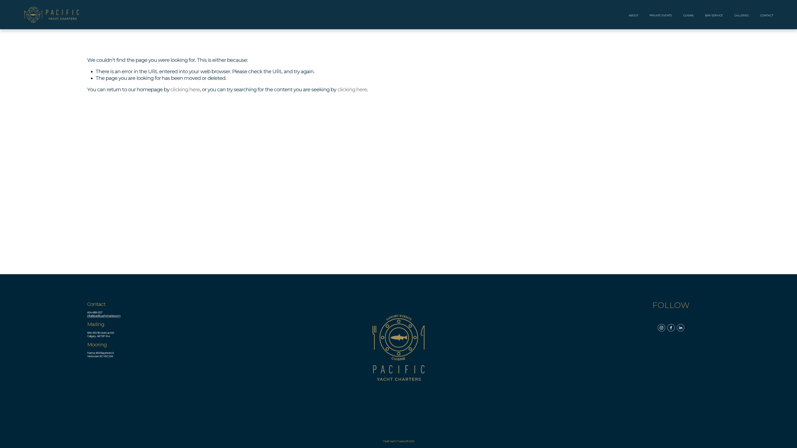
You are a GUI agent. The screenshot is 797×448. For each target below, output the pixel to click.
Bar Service (714, 15)
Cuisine (688, 15)
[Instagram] (661, 327)
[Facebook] (671, 327)
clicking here (185, 89)
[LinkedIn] (680, 327)
